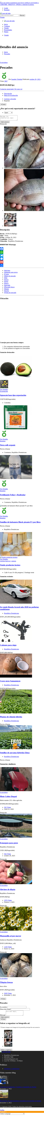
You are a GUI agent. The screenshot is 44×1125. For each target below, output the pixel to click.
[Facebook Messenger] (22, 258)
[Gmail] (22, 262)
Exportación (4, 391)
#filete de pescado (10, 276)
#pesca (6, 283)
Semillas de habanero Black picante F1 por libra (20, 522)
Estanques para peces (9, 843)
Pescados (7, 54)
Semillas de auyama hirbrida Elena (15, 753)
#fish (5, 278)
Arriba (2, 1110)
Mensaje (2, 1015)
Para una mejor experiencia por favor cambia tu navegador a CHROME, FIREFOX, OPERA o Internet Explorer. (19, 3)
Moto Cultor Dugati (8, 796)
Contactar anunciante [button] (7, 89)
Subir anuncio (5, 122)
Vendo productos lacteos (10, 565)
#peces (6, 280)
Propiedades (8, 30)
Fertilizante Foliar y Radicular (12, 495)
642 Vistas (7, 854)
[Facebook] (22, 248)
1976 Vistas (8, 900)
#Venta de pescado (10, 292)
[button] (18, 89)
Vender (2, 17)
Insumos (2, 441)
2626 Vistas (8, 993)
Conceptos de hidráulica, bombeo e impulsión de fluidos (18, 1087)
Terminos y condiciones (11, 1069)
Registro (7, 10)
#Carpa (6, 274)
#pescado (7, 285)
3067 (6, 81)
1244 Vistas (8, 947)
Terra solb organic (7, 445)
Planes (6, 32)
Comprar (7, 26)
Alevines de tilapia (7, 889)
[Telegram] (22, 255)
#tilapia (6, 289)
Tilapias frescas (6, 982)
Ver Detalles (4, 389)
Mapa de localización (11, 95)
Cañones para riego (8, 645)
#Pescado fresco (9, 287)
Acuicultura (4, 62)
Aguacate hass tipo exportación (13, 395)
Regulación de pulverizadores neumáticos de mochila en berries (20, 1101)
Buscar (22, 15)
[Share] (22, 265)
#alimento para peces (11, 272)
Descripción (8, 93)
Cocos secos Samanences (10, 681)
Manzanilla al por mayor (10, 936)
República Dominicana (11, 613)
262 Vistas (7, 807)
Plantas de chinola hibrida (11, 717)
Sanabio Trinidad (16, 79)
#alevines (7, 270)
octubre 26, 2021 (35, 79)
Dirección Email (5, 1009)
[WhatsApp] (22, 252)
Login (6, 8)
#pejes (6, 281)
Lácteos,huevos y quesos (8, 561)
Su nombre (3, 1007)
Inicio (6, 24)
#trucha (6, 291)
